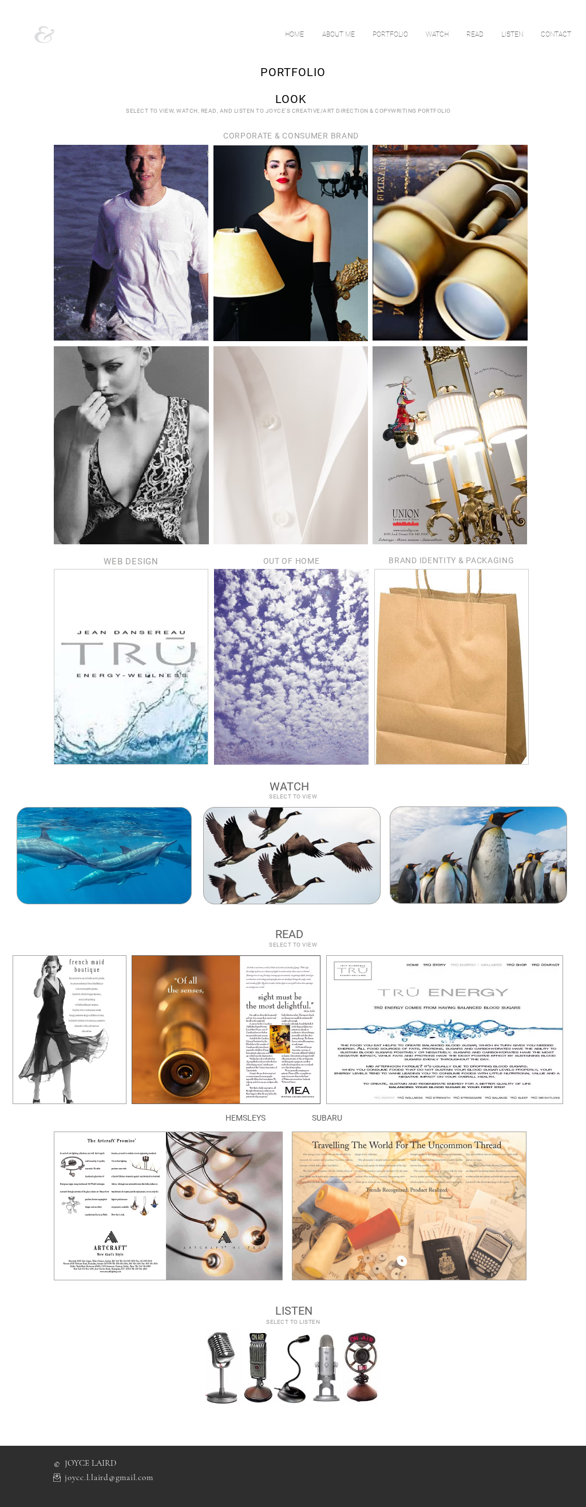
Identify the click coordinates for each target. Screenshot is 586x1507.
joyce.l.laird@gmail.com (109, 1477)
